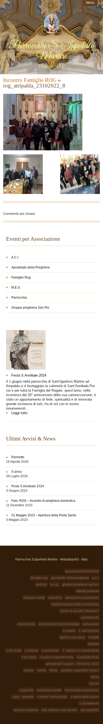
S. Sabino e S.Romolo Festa (80, 650)
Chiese (94, 683)
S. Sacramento (89, 631)
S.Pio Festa (29, 657)
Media (41, 670)
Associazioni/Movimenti (82, 571)
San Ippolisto (90, 710)
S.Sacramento (89, 703)
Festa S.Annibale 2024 (28, 375)
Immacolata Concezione (82, 690)
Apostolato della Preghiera (30, 267)
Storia (95, 677)
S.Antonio (31, 650)
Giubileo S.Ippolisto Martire (80, 670)
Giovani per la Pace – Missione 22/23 (72, 664)
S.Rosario (69, 631)
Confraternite (90, 617)
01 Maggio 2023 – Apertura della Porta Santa (43, 515)
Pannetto (17, 457)
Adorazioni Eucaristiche (82, 598)
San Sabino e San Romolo (59, 710)
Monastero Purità (49, 690)
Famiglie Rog (21, 277)
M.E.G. (16, 287)
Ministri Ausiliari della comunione (75, 604)
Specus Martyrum (26, 710)
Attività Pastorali (87, 591)
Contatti (93, 637)
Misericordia (26, 624)
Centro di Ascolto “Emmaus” (79, 611)
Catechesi (55, 598)
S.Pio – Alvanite (23, 697)
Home (53, 670)
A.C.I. (15, 257)
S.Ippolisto (26, 690)
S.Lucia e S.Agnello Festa (56, 657)
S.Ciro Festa (13, 650)
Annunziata (91, 624)
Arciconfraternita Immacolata (59, 624)
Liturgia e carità (34, 598)
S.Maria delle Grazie (85, 697)
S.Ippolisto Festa (88, 657)
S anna (16, 472)
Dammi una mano (72, 637)
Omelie (29, 670)
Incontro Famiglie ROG (30, 80)
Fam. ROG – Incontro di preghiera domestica (43, 501)
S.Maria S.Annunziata (52, 697)
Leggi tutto (27, 413)
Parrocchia (19, 297)
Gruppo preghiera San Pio (30, 307)
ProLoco (41, 584)
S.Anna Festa (50, 650)
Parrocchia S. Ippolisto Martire (51, 51)
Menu (90, 2)
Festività (93, 644)
